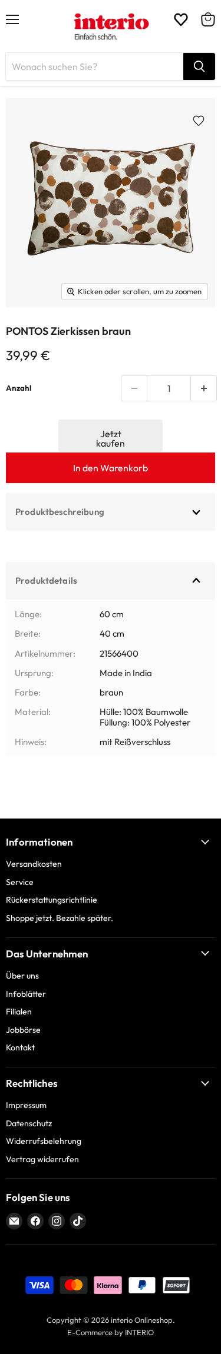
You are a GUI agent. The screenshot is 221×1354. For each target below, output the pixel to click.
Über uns (22, 975)
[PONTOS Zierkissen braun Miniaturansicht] (29, 333)
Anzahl (18, 388)
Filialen (19, 1011)
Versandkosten (34, 864)
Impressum (26, 1105)
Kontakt (20, 1047)
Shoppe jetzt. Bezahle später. (59, 918)
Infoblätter (26, 994)
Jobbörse (23, 1029)
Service (20, 882)
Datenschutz (29, 1123)
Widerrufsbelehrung (43, 1141)
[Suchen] (199, 66)
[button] (110, 436)
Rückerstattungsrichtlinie (51, 899)
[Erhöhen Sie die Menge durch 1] (204, 388)
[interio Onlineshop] (110, 26)
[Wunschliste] (180, 19)
